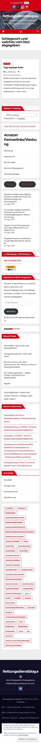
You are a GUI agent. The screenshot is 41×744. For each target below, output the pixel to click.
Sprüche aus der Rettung (13, 645)
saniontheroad (9, 444)
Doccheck (28, 598)
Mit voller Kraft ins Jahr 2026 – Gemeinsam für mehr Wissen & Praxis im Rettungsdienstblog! (20, 364)
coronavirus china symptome (14, 574)
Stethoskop (8, 151)
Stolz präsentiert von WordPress (12, 699)
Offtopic (7, 63)
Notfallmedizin (9, 626)
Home (3, 707)
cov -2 (27, 593)
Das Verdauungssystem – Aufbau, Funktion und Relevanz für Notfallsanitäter (17, 375)
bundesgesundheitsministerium (15, 527)
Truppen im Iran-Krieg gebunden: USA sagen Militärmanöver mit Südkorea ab (17, 227)
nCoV (21, 621)
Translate (21, 118)
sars (28, 631)
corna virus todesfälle (12, 541)
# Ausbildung (9, 508)
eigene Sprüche (10, 603)
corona (25, 541)
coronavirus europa (11, 584)
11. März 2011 (10, 72)
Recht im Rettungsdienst (14, 168)
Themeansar (20, 702)
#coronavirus (21, 508)
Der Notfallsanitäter (29, 707)
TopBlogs (16, 329)
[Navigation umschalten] (21, 31)
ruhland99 (8, 436)
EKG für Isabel (10, 162)
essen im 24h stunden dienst (14, 607)
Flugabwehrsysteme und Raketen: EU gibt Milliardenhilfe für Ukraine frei (17, 241)
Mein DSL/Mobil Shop (12, 260)
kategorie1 (8, 612)
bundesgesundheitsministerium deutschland (19, 532)
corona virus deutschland (13, 579)
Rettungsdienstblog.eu (20, 16)
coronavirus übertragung (13, 593)
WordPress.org (10, 497)
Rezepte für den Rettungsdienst (29, 718)
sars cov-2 (8, 636)
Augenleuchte (9, 157)
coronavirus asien (11, 569)
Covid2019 (17, 598)
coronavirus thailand (12, 588)
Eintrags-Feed (9, 486)
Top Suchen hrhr (13, 67)
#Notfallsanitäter (10, 513)
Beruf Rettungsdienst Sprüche (14, 517)
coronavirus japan (28, 584)
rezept (21, 631)
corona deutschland (24, 546)
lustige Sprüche (10, 621)
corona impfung (10, 550)
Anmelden (8, 480)
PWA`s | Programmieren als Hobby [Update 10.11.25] (18, 712)
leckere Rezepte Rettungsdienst (15, 617)
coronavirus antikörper (12, 560)
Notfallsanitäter (23, 626)
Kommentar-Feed (11, 492)
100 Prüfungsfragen (12, 174)
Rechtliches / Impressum (9, 718)
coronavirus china (27, 569)
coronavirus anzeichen (12, 565)
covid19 (7, 598)
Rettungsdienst (10, 631)
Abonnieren (11, 311)
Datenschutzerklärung (14, 707)
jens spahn (31, 607)
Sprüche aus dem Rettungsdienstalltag (17, 640)
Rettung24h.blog (10, 427)
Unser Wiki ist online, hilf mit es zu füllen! (20, 126)
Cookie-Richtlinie (23, 735)
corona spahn (23, 550)
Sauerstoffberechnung (9, 723)
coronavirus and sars (12, 555)
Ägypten (7, 383)
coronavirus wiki (28, 588)
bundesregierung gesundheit (14, 536)
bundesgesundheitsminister (14, 522)
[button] (38, 31)
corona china (9, 546)
